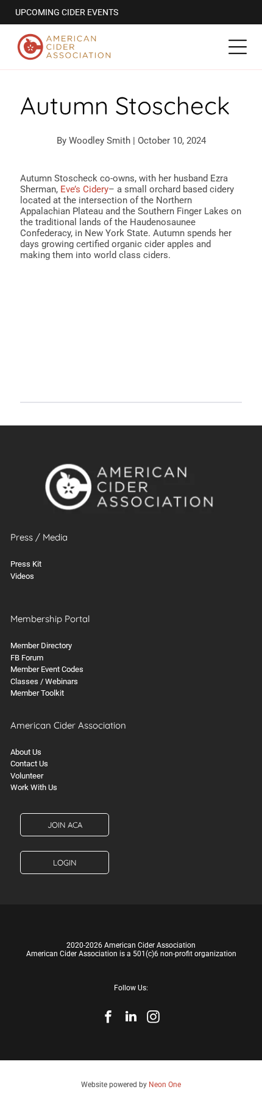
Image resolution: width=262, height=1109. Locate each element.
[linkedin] (131, 1018)
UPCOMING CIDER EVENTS (66, 12)
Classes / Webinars (44, 681)
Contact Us (29, 763)
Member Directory (41, 645)
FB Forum (26, 657)
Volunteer (26, 775)
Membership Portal (50, 618)
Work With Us (33, 787)
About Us (25, 752)
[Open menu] (237, 47)
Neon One (165, 1084)
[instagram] (153, 1018)
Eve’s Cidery (84, 189)
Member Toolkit (37, 693)
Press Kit (25, 563)
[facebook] (108, 1018)
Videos (22, 576)
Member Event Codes (46, 669)
